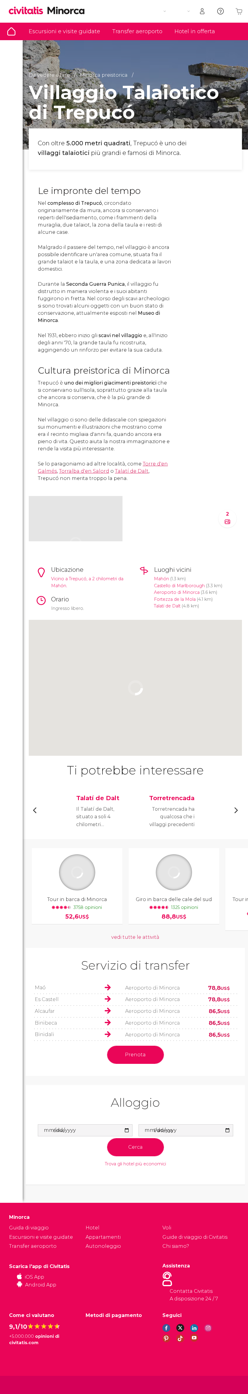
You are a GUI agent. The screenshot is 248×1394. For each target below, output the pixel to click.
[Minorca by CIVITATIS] (28, 11)
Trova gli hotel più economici (135, 1164)
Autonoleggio (103, 1246)
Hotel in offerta (195, 31)
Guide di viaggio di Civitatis (194, 1237)
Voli (166, 1228)
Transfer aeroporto (137, 31)
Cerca (135, 1147)
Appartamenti (103, 1237)
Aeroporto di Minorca (177, 592)
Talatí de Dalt (131, 471)
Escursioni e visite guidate (64, 31)
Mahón (161, 578)
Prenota (135, 1055)
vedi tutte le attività (135, 937)
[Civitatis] (21, 1384)
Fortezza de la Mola (175, 599)
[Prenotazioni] (203, 11)
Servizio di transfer (135, 965)
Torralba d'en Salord (84, 471)
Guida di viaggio (11, 31)
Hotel (93, 1228)
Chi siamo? (175, 1246)
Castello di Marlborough (179, 585)
